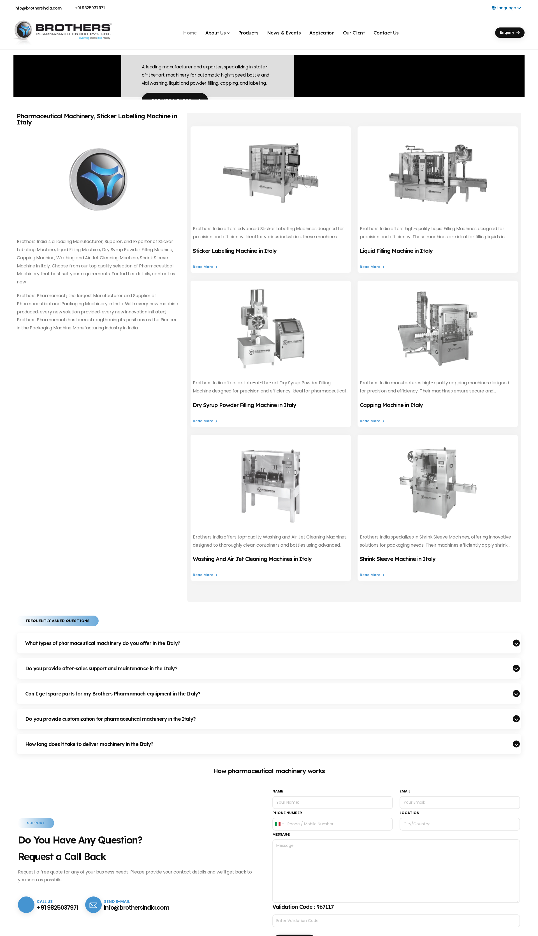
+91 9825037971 (90, 8)
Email (405, 791)
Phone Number (287, 812)
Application (321, 30)
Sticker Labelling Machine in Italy (235, 250)
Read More (203, 266)
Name (277, 791)
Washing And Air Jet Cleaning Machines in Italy (252, 558)
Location (409, 812)
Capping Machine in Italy (391, 404)
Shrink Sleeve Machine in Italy (397, 558)
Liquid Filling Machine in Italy (396, 250)
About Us (215, 30)
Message (281, 834)
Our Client (354, 30)
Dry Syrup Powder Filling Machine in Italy (244, 404)
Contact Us (386, 30)
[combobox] (279, 824)
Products (248, 30)
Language (506, 8)
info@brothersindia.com (38, 8)
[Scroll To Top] (528, 929)
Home (190, 30)
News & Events (284, 30)
